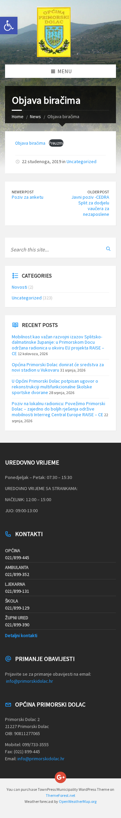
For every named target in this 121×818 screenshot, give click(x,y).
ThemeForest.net (60, 795)
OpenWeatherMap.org (77, 801)
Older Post (98, 191)
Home (18, 116)
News (35, 116)
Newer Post (23, 191)
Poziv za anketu (27, 197)
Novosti (19, 287)
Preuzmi (56, 143)
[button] (8, 25)
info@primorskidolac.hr (29, 681)
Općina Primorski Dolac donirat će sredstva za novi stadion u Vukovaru (58, 367)
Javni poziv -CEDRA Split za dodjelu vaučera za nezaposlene (90, 205)
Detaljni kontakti (21, 635)
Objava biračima (30, 143)
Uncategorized (81, 161)
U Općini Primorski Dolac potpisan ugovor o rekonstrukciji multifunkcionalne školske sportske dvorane (55, 386)
